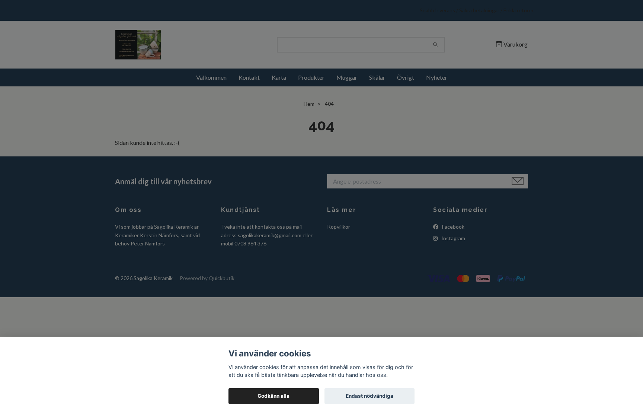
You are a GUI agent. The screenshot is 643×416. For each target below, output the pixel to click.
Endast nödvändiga (369, 396)
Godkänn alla (273, 396)
